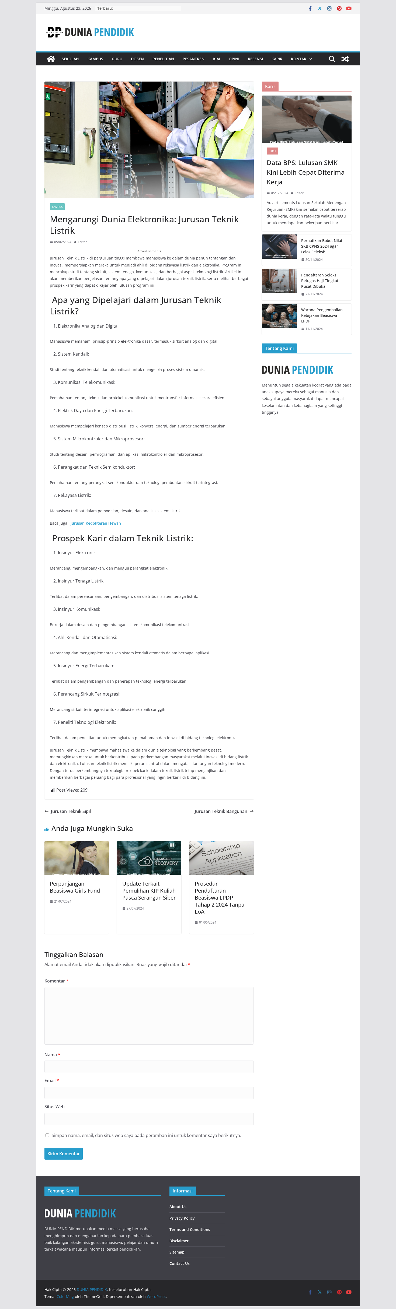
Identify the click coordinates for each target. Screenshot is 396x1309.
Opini (234, 58)
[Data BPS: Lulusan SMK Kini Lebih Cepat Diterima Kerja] (307, 119)
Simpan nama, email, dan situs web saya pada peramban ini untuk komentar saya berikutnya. (146, 1135)
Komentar (56, 981)
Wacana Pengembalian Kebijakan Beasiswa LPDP (322, 315)
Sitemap (177, 1252)
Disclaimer (179, 1240)
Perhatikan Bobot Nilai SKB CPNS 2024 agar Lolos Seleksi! (321, 246)
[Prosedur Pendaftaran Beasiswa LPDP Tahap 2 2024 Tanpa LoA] (221, 845)
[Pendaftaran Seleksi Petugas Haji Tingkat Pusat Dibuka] (279, 284)
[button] (309, 59)
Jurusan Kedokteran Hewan (96, 523)
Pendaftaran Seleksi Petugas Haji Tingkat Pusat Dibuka (319, 280)
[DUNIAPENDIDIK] (80, 1204)
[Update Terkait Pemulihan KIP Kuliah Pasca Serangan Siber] (149, 845)
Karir (277, 58)
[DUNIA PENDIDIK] (50, 58)
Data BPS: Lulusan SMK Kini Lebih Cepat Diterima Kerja (306, 172)
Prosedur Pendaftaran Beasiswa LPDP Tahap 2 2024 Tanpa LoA (219, 897)
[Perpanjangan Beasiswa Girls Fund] (76, 845)
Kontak (298, 58)
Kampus (95, 58)
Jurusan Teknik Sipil (71, 811)
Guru (117, 58)
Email (51, 1080)
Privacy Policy (182, 1218)
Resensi (255, 58)
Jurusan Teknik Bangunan (221, 811)
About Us (177, 1206)
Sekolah (70, 58)
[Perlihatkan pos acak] (345, 58)
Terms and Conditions (189, 1229)
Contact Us (179, 1263)
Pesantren (193, 58)
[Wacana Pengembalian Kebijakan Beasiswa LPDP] (279, 319)
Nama (52, 1055)
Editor (82, 242)
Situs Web (54, 1107)
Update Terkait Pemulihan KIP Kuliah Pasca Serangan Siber (149, 890)
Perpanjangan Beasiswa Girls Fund (75, 887)
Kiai (216, 58)
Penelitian (163, 58)
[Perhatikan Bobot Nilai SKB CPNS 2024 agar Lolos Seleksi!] (279, 250)
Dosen (137, 58)
